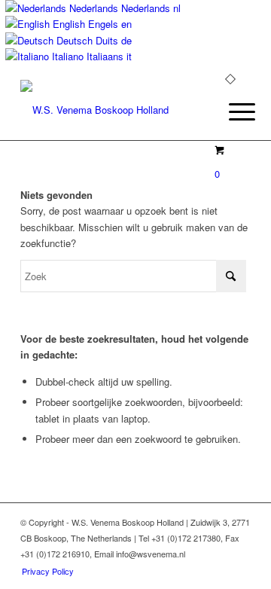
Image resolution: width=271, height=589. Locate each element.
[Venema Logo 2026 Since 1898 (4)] (112, 110)
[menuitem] (230, 111)
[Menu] (230, 111)
